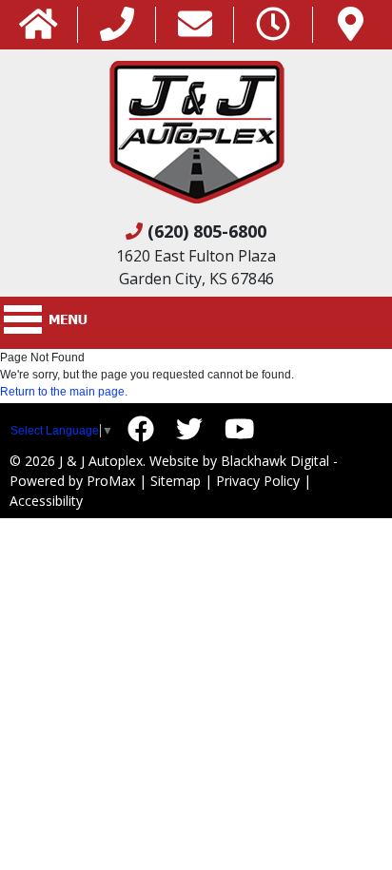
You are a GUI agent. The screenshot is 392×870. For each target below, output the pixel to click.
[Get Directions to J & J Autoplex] (350, 25)
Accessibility (46, 501)
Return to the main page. (63, 391)
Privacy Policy (258, 481)
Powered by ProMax (72, 481)
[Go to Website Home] (38, 25)
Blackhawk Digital (275, 461)
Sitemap (175, 481)
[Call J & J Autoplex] (117, 25)
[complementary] (335, 813)
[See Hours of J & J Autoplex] (273, 25)
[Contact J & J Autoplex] (195, 25)
